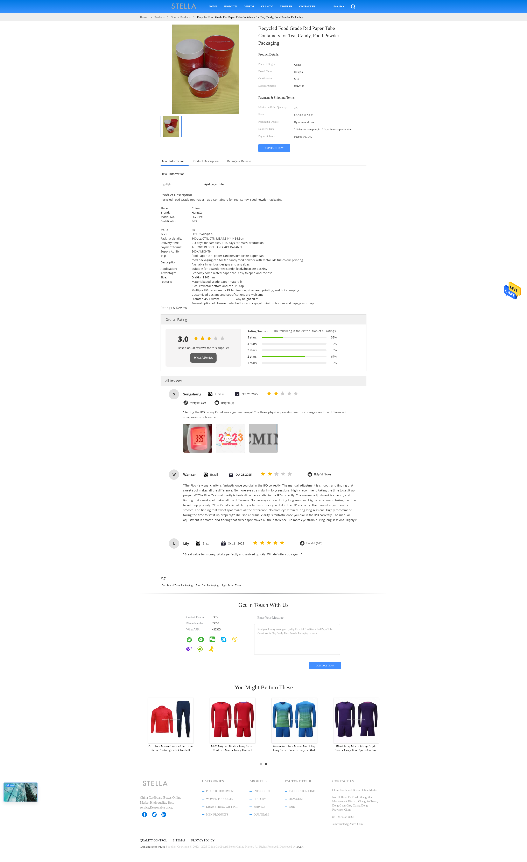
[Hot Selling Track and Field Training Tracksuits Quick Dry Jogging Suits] (232, 720)
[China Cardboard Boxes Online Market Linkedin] (165, 814)
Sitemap (179, 840)
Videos (249, 6)
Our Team (261, 814)
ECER (299, 846)
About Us (286, 6)
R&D (292, 806)
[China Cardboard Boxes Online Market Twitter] (156, 814)
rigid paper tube (231, 585)
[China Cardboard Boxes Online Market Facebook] (146, 814)
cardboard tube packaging (177, 585)
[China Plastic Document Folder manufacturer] (184, 6)
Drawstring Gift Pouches (222, 806)
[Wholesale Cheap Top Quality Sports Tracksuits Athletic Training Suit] (171, 720)
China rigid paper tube (152, 846)
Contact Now (274, 148)
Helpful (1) (227, 402)
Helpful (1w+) (322, 474)
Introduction (264, 791)
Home (213, 6)
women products (219, 799)
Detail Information (172, 161)
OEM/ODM (296, 799)
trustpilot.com (198, 402)
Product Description (206, 161)
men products (217, 814)
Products (231, 6)
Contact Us (307, 6)
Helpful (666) (314, 543)
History (260, 799)
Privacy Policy (203, 840)
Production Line (302, 791)
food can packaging (207, 585)
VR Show (267, 6)
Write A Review (203, 357)
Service (260, 806)
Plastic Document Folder (222, 791)
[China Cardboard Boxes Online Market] (191, 640)
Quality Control (153, 840)
